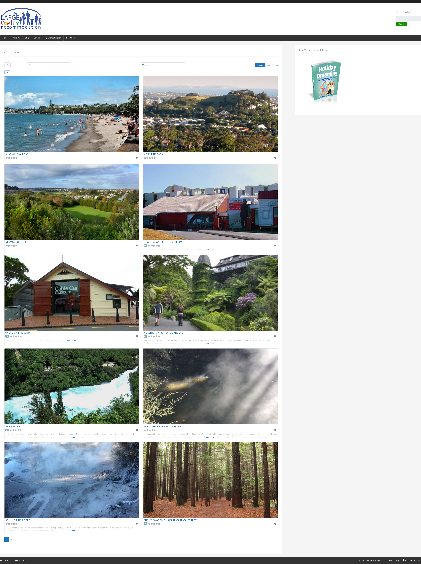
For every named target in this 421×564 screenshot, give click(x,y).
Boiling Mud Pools (17, 520)
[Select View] (7, 72)
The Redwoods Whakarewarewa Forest (170, 520)
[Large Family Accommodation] (21, 29)
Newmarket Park (16, 242)
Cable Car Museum (17, 333)
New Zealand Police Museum (163, 242)
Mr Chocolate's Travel (16, 560)
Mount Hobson (153, 154)
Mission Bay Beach (17, 154)
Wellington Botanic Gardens (163, 333)
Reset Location (271, 65)
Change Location (54, 38)
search (261, 65)
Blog (27, 38)
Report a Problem (374, 560)
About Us (16, 38)
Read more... (210, 343)
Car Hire (37, 38)
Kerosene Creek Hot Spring (162, 426)
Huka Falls (12, 426)
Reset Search (71, 38)
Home (5, 38)
